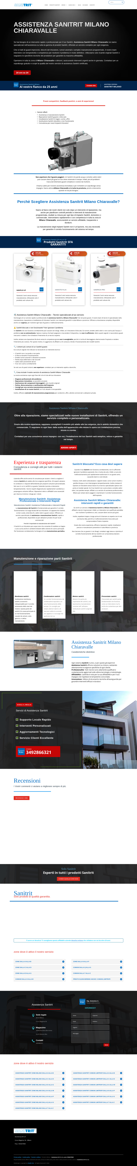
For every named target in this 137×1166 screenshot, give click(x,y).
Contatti (92, 5)
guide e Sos (72, 5)
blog (79, 5)
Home (46, 5)
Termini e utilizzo (36, 1157)
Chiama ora (91, 86)
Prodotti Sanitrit (54, 5)
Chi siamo (85, 5)
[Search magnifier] (122, 2)
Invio (106, 1045)
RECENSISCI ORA (21, 798)
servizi (63, 5)
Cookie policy (26, 1157)
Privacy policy (17, 1157)
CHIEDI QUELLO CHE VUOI (68, 879)
